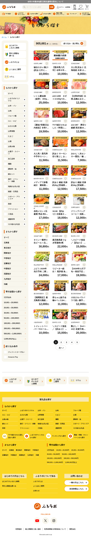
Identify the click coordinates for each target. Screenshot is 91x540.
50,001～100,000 (11, 318)
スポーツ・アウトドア (81, 424)
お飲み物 (5, 419)
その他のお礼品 (78, 428)
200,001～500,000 (12, 328)
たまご (57, 415)
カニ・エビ (6, 415)
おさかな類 (24, 415)
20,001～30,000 (11, 308)
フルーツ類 (77, 410)
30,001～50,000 (11, 313)
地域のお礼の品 (43, 424)
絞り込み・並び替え (72, 43)
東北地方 (7, 248)
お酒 (74, 415)
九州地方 (7, 279)
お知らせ (36, 490)
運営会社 (72, 529)
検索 (51, 7)
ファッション (24, 428)
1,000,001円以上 (71, 462)
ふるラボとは (38, 481)
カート (87, 9)
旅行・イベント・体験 (28, 424)
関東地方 (7, 253)
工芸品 (40, 428)
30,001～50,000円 (53, 454)
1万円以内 (50, 450)
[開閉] (24, 99)
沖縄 (5, 284)
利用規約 (19, 529)
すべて (10, 93)
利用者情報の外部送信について (55, 529)
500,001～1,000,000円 (55, 462)
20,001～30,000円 (77, 450)
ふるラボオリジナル (27, 410)
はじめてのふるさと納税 (10, 481)
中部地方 (7, 258)
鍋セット (5, 424)
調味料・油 (77, 419)
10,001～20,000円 (62, 450)
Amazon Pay (13, 357)
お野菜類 (41, 415)
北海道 (6, 243)
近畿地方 (7, 263)
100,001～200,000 (12, 323)
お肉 (57, 410)
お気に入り (81, 9)
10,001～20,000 (11, 302)
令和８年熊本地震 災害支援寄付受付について (45, 2)
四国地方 (7, 274)
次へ (61, 348)
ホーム (4, 37)
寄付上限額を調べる (9, 486)
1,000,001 (10, 339)
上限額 (74, 9)
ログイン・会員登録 (64, 7)
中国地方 (7, 269)
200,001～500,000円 (71, 458)
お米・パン (42, 410)
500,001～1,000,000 (13, 334)
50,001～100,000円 (69, 454)
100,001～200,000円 (54, 458)
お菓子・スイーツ (26, 419)
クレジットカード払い (16, 352)
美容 (3, 428)
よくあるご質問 (38, 486)
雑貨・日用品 (60, 424)
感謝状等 (58, 428)
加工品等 (41, 419)
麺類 (57, 419)
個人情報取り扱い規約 (33, 529)
